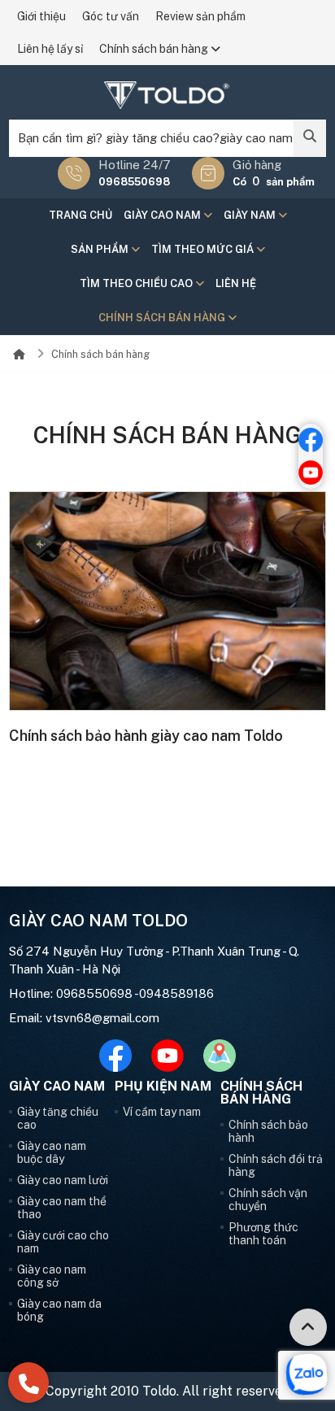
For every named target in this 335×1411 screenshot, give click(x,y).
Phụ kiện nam (163, 1086)
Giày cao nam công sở (51, 1276)
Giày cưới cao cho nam (63, 1242)
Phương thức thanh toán (263, 1234)
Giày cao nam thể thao (62, 1208)
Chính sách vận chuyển (267, 1200)
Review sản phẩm (200, 16)
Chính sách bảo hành (268, 1131)
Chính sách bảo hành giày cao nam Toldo (146, 735)
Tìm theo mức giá (203, 249)
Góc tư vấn (110, 16)
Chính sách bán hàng (155, 48)
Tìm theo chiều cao (137, 283)
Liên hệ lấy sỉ (50, 48)
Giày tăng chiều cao (57, 1118)
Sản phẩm (101, 249)
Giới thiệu (41, 16)
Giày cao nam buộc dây (51, 1152)
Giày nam (251, 215)
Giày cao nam (163, 215)
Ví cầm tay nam (162, 1111)
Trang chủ (80, 215)
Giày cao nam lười (62, 1180)
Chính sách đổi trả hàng (275, 1165)
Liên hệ (235, 283)
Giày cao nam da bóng (59, 1310)
